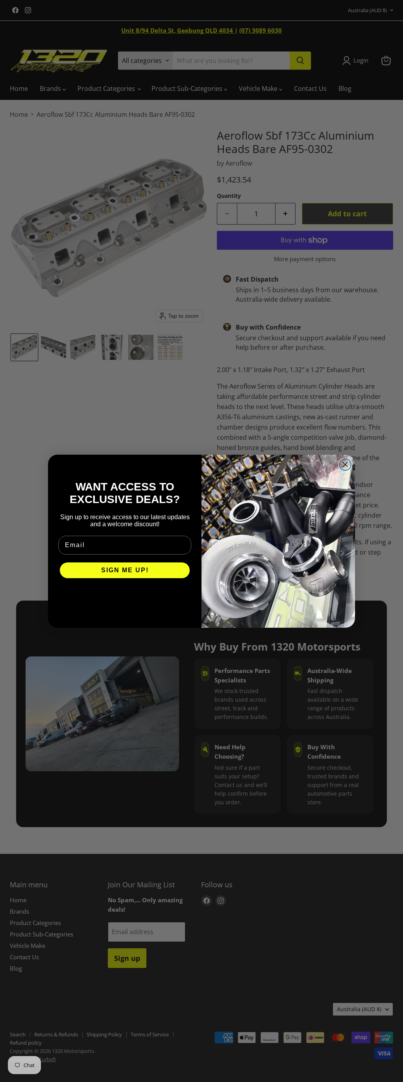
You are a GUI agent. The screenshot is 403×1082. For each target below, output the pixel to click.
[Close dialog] (345, 464)
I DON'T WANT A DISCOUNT (125, 594)
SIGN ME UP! (125, 570)
